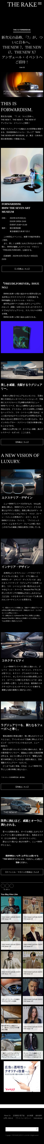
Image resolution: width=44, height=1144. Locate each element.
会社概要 (30, 1115)
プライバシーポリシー (23, 1118)
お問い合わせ (8, 1118)
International (38, 1118)
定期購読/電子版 (19, 1115)
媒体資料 (39, 1115)
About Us (7, 1115)
